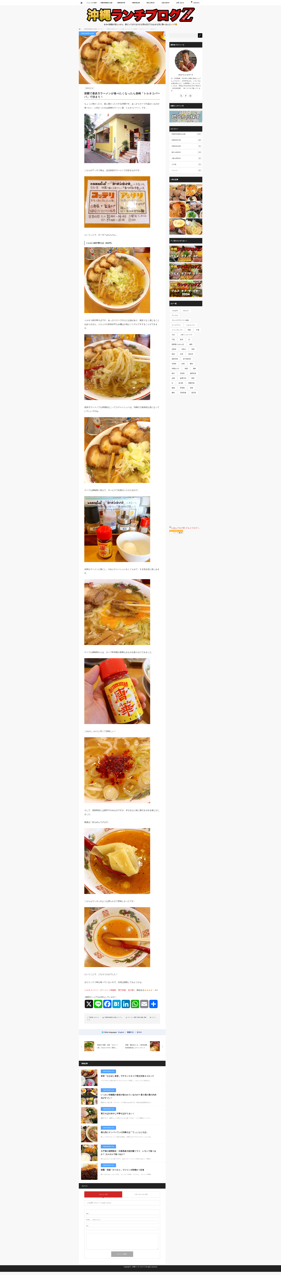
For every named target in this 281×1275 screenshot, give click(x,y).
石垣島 (182, 373)
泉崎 (145, 1017)
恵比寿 (190, 354)
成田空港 (175, 359)
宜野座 (174, 349)
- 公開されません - (93, 1219)
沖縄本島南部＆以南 (106, 3)
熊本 (173, 373)
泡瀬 (186, 368)
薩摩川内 (183, 378)
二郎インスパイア (186, 335)
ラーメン (105, 990)
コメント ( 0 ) (103, 1194)
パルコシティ (190, 325)
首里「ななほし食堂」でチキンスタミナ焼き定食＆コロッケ (127, 1076)
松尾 (183, 364)
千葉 (173, 339)
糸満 (173, 378)
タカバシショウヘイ (185, 75)
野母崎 (182, 388)
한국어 (139, 1032)
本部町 (174, 364)
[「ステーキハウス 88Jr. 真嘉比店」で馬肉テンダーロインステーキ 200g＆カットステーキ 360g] (194, 209)
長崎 (191, 388)
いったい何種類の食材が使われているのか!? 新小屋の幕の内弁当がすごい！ (129, 1096)
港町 (194, 368)
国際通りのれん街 (178, 344)
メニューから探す (91, 3)
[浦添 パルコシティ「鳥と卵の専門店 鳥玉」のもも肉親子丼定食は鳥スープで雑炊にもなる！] (194, 193)
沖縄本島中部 (121, 3)
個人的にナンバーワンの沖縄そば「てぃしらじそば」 (124, 1132)
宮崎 (193, 349)
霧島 (173, 393)
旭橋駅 (113, 990)
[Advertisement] (185, 438)
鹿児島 (193, 393)
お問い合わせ (180, 3)
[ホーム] (81, 2)
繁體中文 (130, 1032)
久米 (173, 335)
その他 (186, 164)
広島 (181, 354)
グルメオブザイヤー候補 (180, 320)
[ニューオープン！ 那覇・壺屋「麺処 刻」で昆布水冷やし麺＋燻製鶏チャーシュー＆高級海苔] (194, 226)
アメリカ (175, 315)
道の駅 (180, 383)
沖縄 (138, 1017)
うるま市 (175, 310)
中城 (197, 330)
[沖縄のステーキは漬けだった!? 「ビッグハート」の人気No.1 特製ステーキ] (177, 226)
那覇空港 (191, 383)
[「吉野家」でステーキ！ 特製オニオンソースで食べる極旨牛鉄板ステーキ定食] (177, 193)
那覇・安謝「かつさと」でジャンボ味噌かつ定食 (122, 1170)
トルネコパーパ (91, 990)
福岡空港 (193, 373)
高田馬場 (183, 393)
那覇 (135, 1017)
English (121, 1032)
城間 (190, 344)
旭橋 (141, 1017)
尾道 (173, 354)
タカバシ (96, 1017)
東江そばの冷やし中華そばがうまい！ (117, 1113)
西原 (193, 378)
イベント (186, 170)
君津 (181, 339)
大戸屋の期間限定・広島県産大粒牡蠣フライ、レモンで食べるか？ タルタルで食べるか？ (128, 1152)
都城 (173, 388)
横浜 (191, 364)
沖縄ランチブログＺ (138, 1267)
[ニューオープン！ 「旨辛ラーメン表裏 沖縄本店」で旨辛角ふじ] (177, 209)
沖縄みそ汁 (175, 368)
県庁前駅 (122, 990)
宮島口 (184, 349)
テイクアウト (176, 325)
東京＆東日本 (151, 3)
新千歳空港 (187, 359)
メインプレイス (177, 330)
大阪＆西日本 (165, 3)
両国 (189, 330)
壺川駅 (131, 990)
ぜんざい (186, 310)
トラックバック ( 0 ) (141, 1194)
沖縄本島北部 (136, 3)
